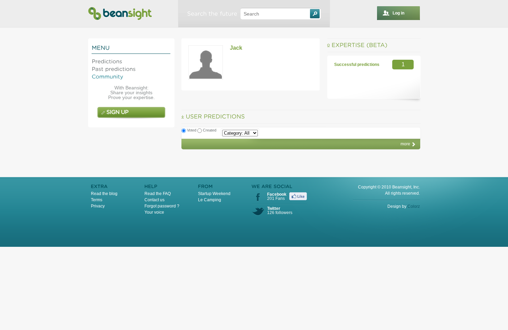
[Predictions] (107, 61)
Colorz (413, 206)
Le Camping (209, 199)
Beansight (120, 13)
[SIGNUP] (131, 113)
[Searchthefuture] (212, 14)
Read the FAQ (157, 193)
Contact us (154, 199)
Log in (398, 13)
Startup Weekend (214, 193)
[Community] (107, 76)
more (405, 144)
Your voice (154, 212)
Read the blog (104, 193)
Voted (192, 130)
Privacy (98, 206)
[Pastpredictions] (113, 68)
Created (209, 130)
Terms (96, 199)
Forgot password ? (161, 206)
